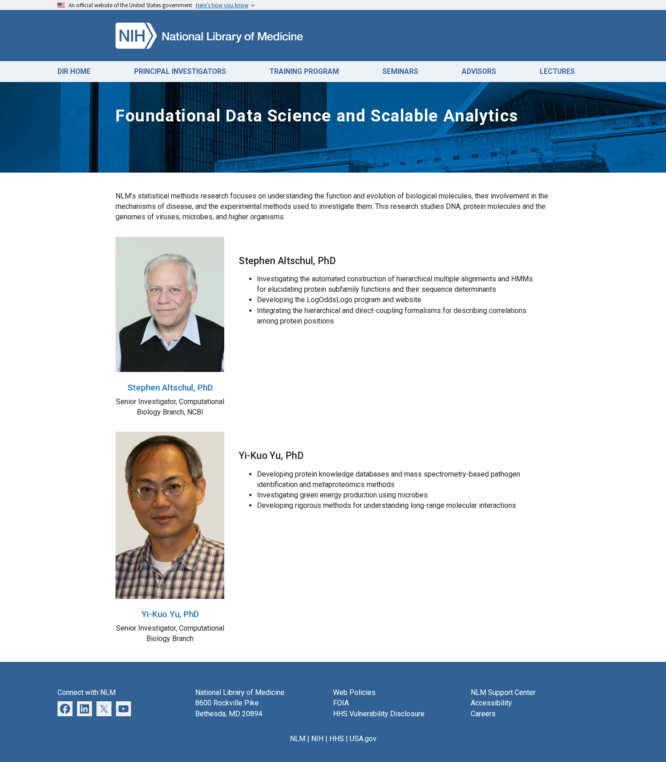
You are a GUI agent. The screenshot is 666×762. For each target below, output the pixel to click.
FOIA (341, 703)
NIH (317, 738)
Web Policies (354, 692)
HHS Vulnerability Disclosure (379, 713)
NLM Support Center (503, 692)
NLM (297, 738)
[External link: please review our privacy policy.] (84, 708)
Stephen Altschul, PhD (170, 387)
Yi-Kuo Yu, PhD (170, 614)
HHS (336, 738)
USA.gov (363, 738)
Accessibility (491, 703)
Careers (483, 713)
